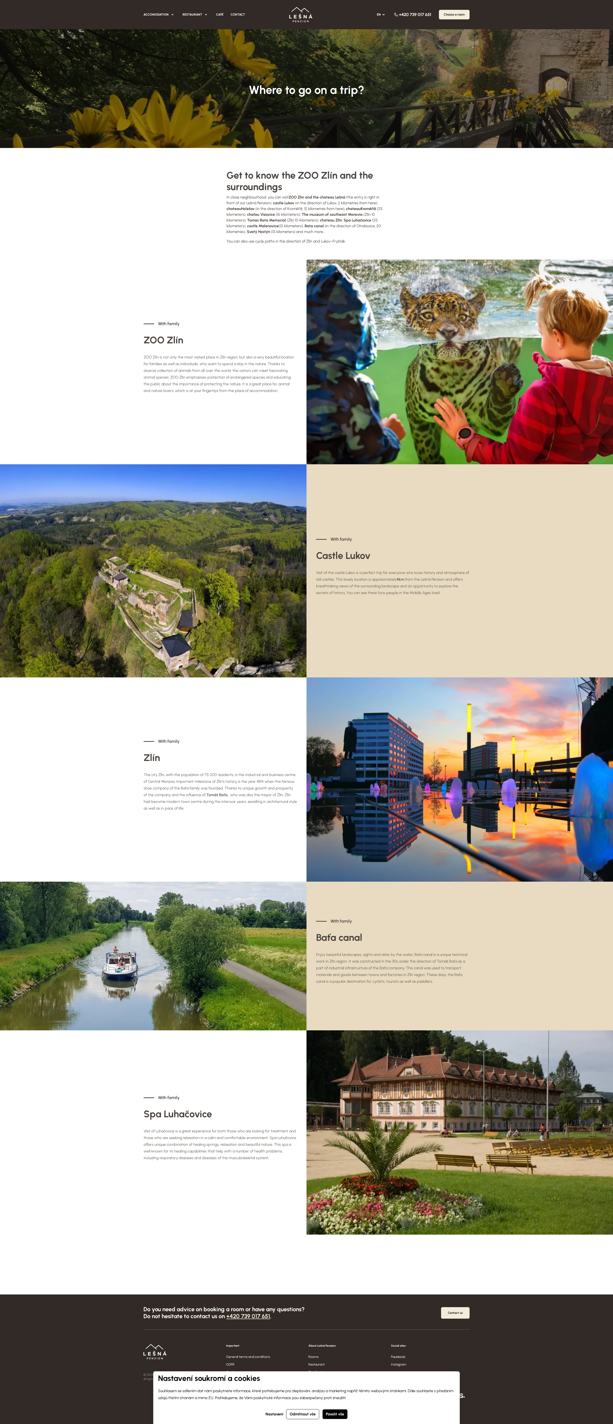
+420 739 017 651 (415, 14)
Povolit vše (335, 1414)
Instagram (398, 1364)
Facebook (398, 1357)
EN (379, 14)
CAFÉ (219, 14)
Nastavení (274, 1414)
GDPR (230, 1364)
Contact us (455, 1313)
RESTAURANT (192, 14)
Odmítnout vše (303, 1414)
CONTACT (238, 14)
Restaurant (316, 1364)
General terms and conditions (248, 1357)
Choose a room (454, 14)
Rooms (313, 1357)
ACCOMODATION (156, 14)
